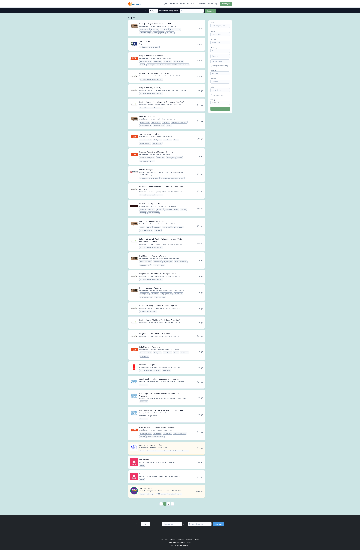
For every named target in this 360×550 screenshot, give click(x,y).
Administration (144, 122)
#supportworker (145, 143)
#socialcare (164, 29)
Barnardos (142, 76)
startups (183, 209)
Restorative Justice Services (147, 172)
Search (220, 109)
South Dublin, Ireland (161, 76)
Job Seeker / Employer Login (208, 4)
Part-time (150, 76)
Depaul (142, 65)
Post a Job (226, 4)
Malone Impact (143, 206)
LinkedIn (189, 539)
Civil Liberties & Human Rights (149, 47)
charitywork (157, 61)
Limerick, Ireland (161, 462)
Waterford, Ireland (163, 224)
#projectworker (178, 61)
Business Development (147, 158)
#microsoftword (159, 125)
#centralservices (159, 265)
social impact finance (171, 209)
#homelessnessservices (179, 122)
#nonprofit (154, 29)
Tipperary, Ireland (160, 192)
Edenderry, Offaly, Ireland (162, 90)
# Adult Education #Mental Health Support (168, 494)
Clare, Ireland (159, 322)
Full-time (152, 26)
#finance (159, 209)
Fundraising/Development (148, 311)
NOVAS (141, 462)
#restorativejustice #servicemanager (172, 178)
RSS (162, 539)
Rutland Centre (143, 448)
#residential (170, 33)
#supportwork (157, 143)
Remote (160, 206)
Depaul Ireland (143, 26)
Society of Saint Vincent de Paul (148, 382)
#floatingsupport (159, 33)
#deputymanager (145, 33)
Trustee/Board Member (167, 382)
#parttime (157, 227)
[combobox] (153, 11)
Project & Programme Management (151, 79)
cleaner (149, 227)
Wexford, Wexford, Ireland (165, 290)
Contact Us (180, 539)
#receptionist (156, 122)
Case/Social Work (145, 61)
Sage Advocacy (143, 44)
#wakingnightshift (145, 265)
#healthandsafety (177, 227)
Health (142, 227)
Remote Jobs (173, 4)
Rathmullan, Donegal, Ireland (148, 416)
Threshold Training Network (147, 491)
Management (144, 29)
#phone (169, 125)
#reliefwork (184, 353)
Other (142, 465)
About (172, 539)
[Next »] (172, 504)
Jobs (166, 539)
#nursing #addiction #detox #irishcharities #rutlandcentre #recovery (168, 65)
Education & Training (146, 494)
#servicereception (145, 125)
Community (143, 385)
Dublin (159, 58)
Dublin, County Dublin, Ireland (174, 172)
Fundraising (166, 370)
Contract (153, 44)
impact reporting (153, 213)
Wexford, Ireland (160, 105)
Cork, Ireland (161, 119)
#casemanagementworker (155, 436)
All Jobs (165, 4)
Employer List (184, 4)
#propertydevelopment (147, 161)
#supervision (178, 294)
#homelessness (175, 29)
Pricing (193, 4)
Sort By (212, 100)
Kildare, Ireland (181, 398)
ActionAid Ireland (144, 367)
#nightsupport (168, 262)
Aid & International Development (150, 370)
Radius (212, 87)
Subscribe (210, 11)
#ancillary (157, 230)
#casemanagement (180, 433)
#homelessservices (146, 230)
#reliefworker (144, 356)
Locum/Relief (150, 462)
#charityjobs (167, 61)
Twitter (196, 539)
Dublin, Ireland (161, 26)
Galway (159, 430)
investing (143, 213)
